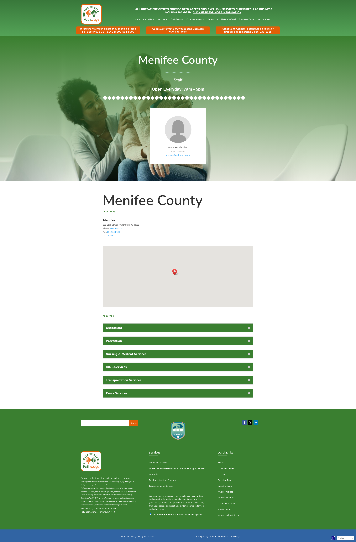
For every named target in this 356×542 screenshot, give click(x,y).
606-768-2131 (116, 228)
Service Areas (264, 19)
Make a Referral (228, 19)
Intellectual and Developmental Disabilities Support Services (177, 468)
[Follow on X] (250, 422)
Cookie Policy (233, 536)
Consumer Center (194, 19)
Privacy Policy (202, 536)
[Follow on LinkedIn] (256, 422)
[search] (109, 423)
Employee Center (246, 19)
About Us (147, 19)
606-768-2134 (113, 232)
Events (221, 462)
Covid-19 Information (227, 503)
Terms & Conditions (218, 536)
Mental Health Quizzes (228, 515)
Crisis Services (177, 19)
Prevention (154, 474)
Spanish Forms (224, 509)
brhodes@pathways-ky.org (178, 155)
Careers (221, 474)
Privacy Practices (225, 491)
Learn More (109, 235)
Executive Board (225, 486)
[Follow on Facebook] (244, 422)
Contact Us (213, 19)
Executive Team (225, 480)
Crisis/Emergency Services (161, 486)
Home (137, 19)
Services (161, 19)
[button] (175, 272)
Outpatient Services (158, 462)
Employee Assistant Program (162, 480)
